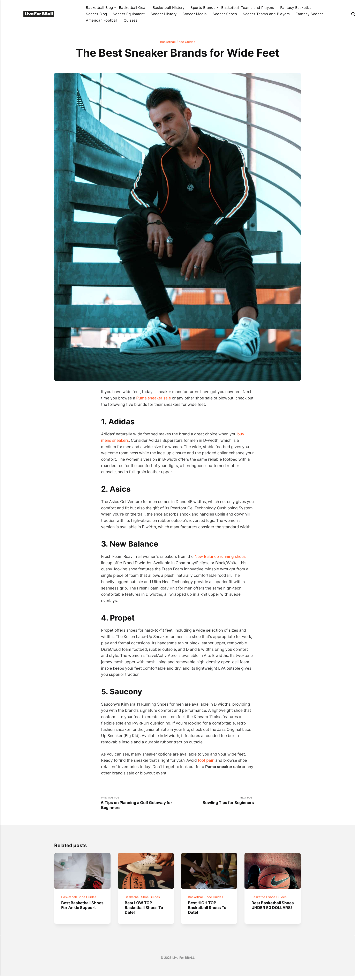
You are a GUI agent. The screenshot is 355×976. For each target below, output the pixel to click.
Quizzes (131, 20)
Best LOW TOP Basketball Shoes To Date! (143, 907)
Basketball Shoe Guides (177, 42)
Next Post (228, 800)
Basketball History (168, 7)
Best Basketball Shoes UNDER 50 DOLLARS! (272, 905)
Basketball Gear (133, 7)
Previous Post (136, 803)
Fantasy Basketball (297, 7)
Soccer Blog (96, 14)
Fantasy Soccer (309, 14)
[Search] (353, 14)
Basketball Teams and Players (247, 7)
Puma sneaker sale (153, 398)
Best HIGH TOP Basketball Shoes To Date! (207, 907)
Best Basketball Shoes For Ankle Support (82, 905)
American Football (102, 20)
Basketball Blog (99, 7)
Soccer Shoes (225, 14)
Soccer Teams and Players (266, 14)
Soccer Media (194, 14)
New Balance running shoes (220, 556)
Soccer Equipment (129, 14)
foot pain (206, 760)
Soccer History (163, 14)
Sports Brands (203, 7)
